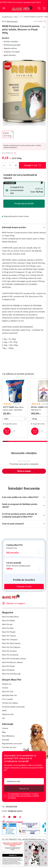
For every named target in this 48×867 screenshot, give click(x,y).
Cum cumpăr (7, 699)
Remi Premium (12, 21)
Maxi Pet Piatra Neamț (11, 643)
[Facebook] (4, 817)
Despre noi (6, 684)
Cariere (5, 688)
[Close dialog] (46, 842)
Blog (4, 732)
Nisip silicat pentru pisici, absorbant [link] (13, 408)
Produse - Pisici (12, 17)
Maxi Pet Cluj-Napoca (11, 647)
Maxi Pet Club (7, 691)
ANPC (4, 710)
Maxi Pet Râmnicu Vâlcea (12, 662)
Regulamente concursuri (12, 743)
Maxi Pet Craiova (9, 636)
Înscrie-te (24, 788)
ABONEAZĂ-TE (12, 855)
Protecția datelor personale (13, 707)
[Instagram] (9, 817)
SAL (3, 718)
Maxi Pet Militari (8, 620)
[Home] (24, 596)
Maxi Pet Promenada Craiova (14, 658)
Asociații (5, 740)
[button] (44, 8)
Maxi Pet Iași (7, 624)
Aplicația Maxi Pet (9, 695)
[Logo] (22, 8)
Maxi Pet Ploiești (8, 632)
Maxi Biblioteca (8, 736)
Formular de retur (9, 747)
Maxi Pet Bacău (8, 670)
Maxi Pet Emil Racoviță (11, 674)
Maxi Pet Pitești (8, 666)
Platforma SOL (8, 714)
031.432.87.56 (11, 807)
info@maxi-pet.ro (15, 811)
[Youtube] (15, 817)
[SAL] (29, 832)
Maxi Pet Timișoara (10, 639)
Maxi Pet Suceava (9, 651)
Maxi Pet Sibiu (8, 628)
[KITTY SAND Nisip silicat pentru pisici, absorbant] (15, 391)
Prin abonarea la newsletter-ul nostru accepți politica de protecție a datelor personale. (23, 796)
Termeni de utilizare (10, 703)
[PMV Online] (9, 828)
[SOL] (29, 825)
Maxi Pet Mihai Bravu (10, 617)
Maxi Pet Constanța (10, 655)
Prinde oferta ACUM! (24, 203)
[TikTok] (20, 817)
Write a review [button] (24, 471)
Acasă (4, 17)
